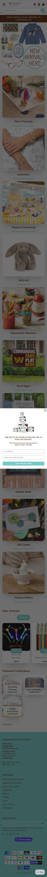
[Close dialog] (45, 410)
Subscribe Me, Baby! (23, 463)
